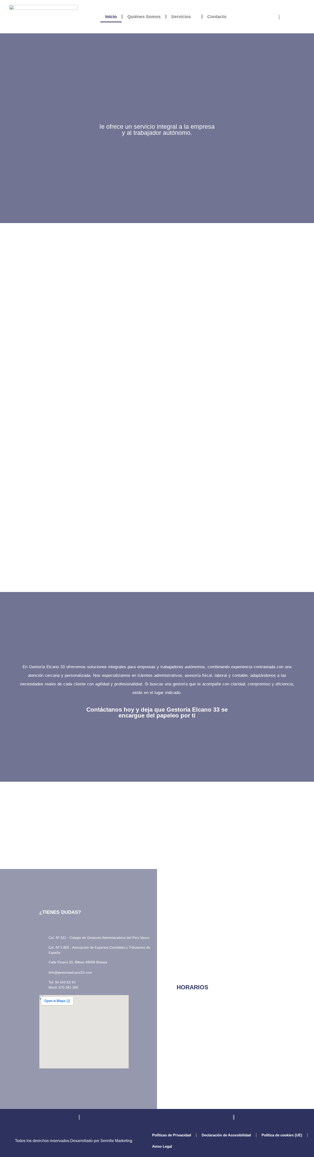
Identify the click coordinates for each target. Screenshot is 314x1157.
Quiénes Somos (144, 16)
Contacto (216, 16)
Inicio (111, 16)
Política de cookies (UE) (282, 1135)
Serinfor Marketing (116, 1141)
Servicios (181, 16)
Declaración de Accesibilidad (226, 1135)
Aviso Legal (162, 1146)
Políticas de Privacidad (171, 1135)
